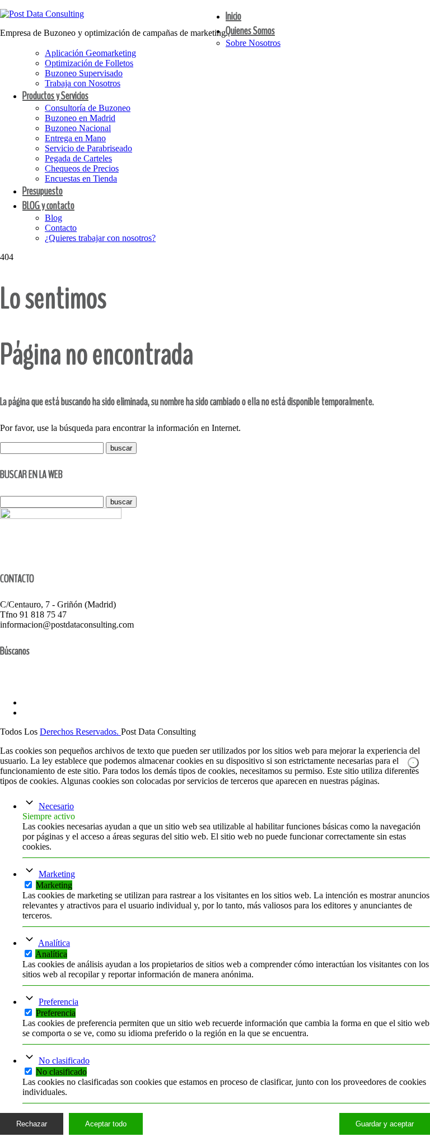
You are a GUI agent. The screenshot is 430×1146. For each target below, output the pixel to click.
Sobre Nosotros (253, 43)
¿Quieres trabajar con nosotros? (100, 238)
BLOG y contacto (48, 205)
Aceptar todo (106, 1124)
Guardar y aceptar (385, 1124)
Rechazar (31, 1124)
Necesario (56, 806)
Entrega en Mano (75, 138)
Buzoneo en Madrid (80, 118)
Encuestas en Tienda (81, 178)
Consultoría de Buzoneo (87, 108)
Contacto (61, 228)
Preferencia (58, 1001)
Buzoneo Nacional (78, 128)
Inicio (233, 16)
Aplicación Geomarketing (90, 53)
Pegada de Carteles (78, 158)
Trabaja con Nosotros (82, 83)
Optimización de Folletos (89, 63)
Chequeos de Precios (82, 168)
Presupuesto (42, 190)
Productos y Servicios (55, 95)
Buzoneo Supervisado (84, 73)
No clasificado (64, 1060)
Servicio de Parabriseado (88, 148)
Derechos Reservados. (80, 731)
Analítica (54, 943)
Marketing (57, 874)
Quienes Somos (250, 30)
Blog (53, 217)
